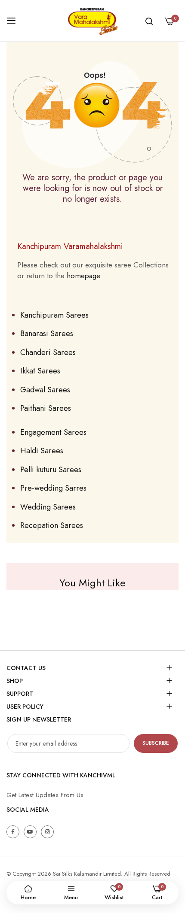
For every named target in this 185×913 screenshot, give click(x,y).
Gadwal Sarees (45, 389)
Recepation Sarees (51, 525)
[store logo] (92, 20)
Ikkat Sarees (40, 370)
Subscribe (155, 743)
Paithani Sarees (45, 408)
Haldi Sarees (41, 450)
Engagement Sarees (53, 432)
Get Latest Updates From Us (44, 795)
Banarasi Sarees (46, 333)
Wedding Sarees (48, 507)
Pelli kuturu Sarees (50, 469)
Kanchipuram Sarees (54, 315)
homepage (83, 275)
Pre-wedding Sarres (53, 488)
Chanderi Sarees (48, 352)
